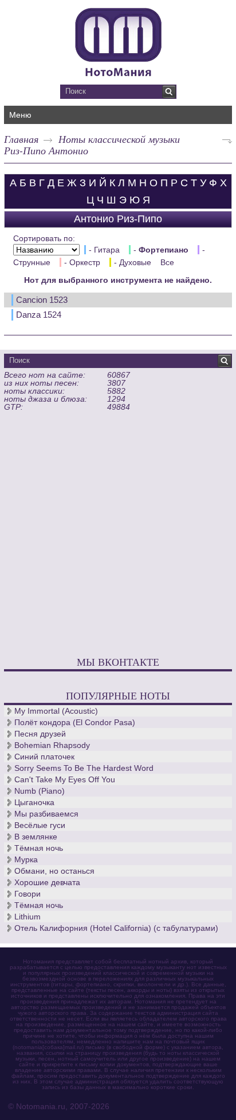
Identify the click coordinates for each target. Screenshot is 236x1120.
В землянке (35, 836)
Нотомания (118, 40)
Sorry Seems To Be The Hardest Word (84, 768)
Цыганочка (34, 802)
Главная (21, 139)
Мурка (26, 859)
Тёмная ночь (38, 848)
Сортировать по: (44, 238)
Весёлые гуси (39, 825)
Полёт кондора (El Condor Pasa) (74, 722)
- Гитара (104, 249)
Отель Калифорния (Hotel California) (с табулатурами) (116, 928)
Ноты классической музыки (119, 139)
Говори (27, 893)
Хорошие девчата (47, 882)
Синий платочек (44, 756)
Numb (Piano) (39, 790)
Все (167, 262)
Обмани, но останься (54, 870)
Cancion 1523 (42, 300)
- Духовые (132, 262)
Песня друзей (40, 733)
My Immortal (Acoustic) (56, 710)
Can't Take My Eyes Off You (64, 779)
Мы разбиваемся (46, 813)
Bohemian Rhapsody (52, 745)
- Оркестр (82, 262)
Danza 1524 (38, 314)
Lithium (27, 916)
